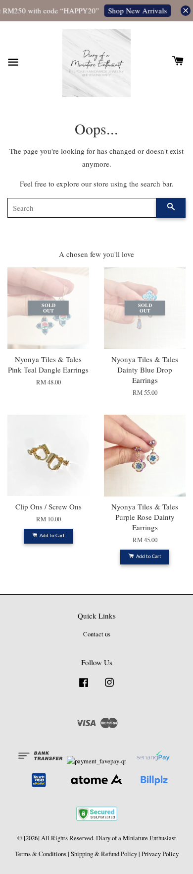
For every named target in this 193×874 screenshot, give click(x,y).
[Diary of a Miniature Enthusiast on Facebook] (84, 687)
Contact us (96, 634)
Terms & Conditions (40, 854)
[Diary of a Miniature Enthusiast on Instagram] (109, 687)
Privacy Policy (160, 854)
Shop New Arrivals (136, 10)
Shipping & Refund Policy (104, 854)
